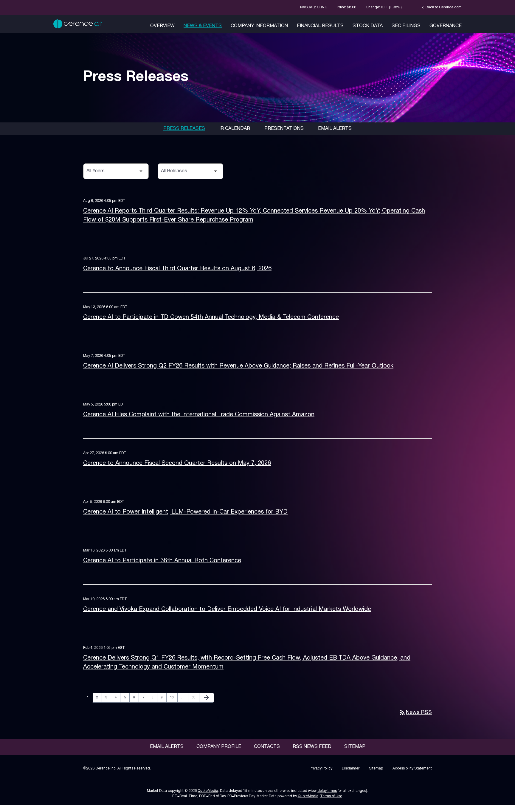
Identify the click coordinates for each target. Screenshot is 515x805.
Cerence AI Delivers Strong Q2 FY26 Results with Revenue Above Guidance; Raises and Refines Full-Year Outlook (238, 366)
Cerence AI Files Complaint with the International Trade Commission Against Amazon (198, 414)
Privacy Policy (321, 768)
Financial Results (320, 26)
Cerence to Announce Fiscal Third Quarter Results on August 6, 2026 (177, 268)
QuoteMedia (208, 790)
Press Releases (184, 129)
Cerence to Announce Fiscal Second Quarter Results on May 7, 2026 (177, 463)
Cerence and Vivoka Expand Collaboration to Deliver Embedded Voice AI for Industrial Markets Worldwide (227, 609)
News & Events (203, 26)
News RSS (415, 712)
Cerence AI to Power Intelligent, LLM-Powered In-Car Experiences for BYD (185, 512)
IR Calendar (234, 129)
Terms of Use (331, 796)
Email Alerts (335, 129)
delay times (327, 790)
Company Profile (218, 747)
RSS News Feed (312, 747)
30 (195, 697)
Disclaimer (350, 768)
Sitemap (354, 747)
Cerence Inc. (106, 768)
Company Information (259, 26)
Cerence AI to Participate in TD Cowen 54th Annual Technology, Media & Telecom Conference (211, 317)
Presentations (284, 129)
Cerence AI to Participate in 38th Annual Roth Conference (162, 560)
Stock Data (368, 26)
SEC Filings (406, 26)
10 (173, 697)
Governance (445, 26)
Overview (162, 26)
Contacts (267, 747)
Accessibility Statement (412, 768)
